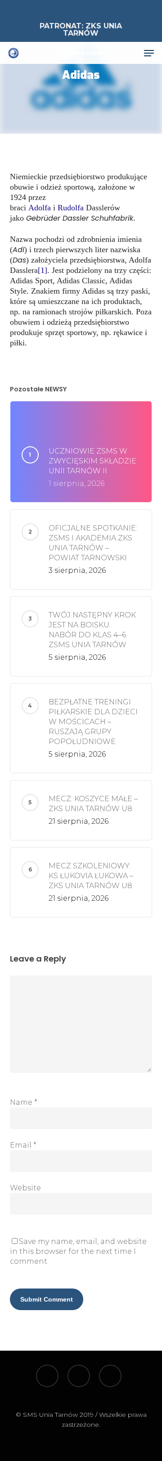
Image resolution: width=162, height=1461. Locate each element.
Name (23, 1102)
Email (23, 1145)
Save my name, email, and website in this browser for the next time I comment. (78, 1251)
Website (25, 1188)
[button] (149, 53)
